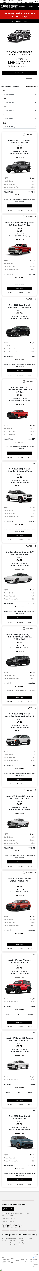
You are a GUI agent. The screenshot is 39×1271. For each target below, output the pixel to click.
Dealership (32, 1234)
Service (13, 1234)
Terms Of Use (12, 1260)
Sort (4, 123)
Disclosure (29, 78)
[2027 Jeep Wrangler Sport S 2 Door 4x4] (19, 987)
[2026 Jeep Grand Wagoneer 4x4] (19, 1143)
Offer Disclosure (19, 157)
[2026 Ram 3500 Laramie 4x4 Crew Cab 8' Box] (19, 823)
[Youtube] (16, 1226)
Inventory (6, 1234)
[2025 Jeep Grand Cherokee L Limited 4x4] (19, 331)
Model (5, 107)
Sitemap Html (22, 1260)
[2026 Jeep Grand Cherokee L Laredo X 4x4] (19, 496)
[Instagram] (8, 1226)
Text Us (30, 210)
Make (5, 99)
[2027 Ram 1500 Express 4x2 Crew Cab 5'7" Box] (19, 1065)
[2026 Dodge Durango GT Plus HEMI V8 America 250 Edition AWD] (19, 661)
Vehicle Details (19, 73)
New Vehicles (6, 1238)
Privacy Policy (8, 1260)
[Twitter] (12, 1226)
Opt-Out (31, 1260)
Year (4, 90)
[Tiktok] (19, 1226)
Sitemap (17, 1260)
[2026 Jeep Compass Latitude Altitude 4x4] (19, 905)
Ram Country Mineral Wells (4, 1260)
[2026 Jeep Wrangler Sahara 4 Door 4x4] (19, 167)
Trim (4, 115)
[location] (35, 1)
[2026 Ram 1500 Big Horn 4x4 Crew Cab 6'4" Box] (19, 249)
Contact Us (9, 1209)
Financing (23, 1234)
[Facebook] (4, 1226)
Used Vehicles (6, 1241)
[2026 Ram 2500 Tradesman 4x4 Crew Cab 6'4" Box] (19, 414)
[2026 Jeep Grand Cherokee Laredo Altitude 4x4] (19, 740)
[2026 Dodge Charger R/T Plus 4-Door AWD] (19, 578)
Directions (31, 1241)
